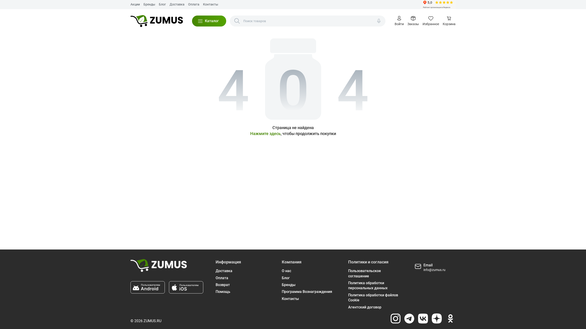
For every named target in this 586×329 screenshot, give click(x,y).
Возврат (223, 285)
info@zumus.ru (434, 270)
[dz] (437, 318)
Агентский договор (364, 307)
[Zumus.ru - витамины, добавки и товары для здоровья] (156, 21)
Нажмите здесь (265, 133)
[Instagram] (396, 318)
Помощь (223, 291)
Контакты (210, 4)
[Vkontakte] (423, 318)
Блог (162, 4)
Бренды (149, 4)
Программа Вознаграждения (307, 291)
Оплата (193, 4)
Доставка (177, 4)
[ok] (450, 318)
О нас (286, 271)
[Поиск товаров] (237, 21)
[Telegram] (409, 318)
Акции (135, 4)
